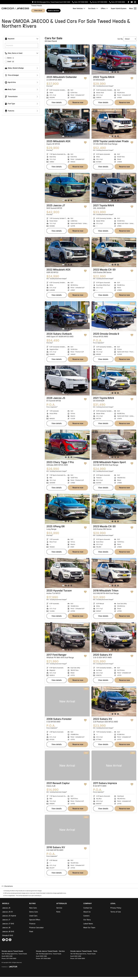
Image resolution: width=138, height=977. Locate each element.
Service (59, 908)
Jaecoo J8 (6, 928)
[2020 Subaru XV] (114, 637)
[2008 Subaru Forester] (67, 701)
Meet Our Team (89, 928)
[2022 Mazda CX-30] (114, 252)
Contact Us (87, 908)
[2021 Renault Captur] (67, 766)
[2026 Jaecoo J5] (67, 380)
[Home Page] (15, 8)
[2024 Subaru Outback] (67, 316)
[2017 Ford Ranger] (67, 637)
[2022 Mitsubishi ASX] (67, 252)
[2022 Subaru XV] (114, 701)
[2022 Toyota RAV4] (114, 59)
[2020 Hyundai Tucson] (67, 573)
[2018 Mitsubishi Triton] (114, 573)
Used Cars (33, 916)
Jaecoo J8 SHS (8, 931)
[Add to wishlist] (85, 78)
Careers (86, 916)
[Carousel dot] (63, 72)
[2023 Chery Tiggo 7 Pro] (67, 445)
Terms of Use (115, 912)
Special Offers (34, 920)
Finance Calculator (36, 928)
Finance (32, 924)
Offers (103, 8)
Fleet (31, 931)
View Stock (38, 11)
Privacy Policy (115, 908)
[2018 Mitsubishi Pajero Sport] (114, 445)
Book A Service (53, 11)
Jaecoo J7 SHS (8, 924)
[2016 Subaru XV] (67, 830)
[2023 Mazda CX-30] (114, 509)
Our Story (87, 920)
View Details (56, 102)
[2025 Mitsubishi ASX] (67, 124)
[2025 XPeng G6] (67, 509)
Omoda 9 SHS (7, 935)
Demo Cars (33, 912)
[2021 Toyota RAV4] (114, 188)
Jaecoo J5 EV (7, 912)
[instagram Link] (135, 2)
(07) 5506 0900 (11, 958)
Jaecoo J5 (6, 908)
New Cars (33, 908)
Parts (58, 912)
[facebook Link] (128, 2)
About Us (87, 912)
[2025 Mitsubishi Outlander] (67, 59)
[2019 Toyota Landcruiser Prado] (114, 124)
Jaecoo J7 (6, 920)
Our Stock (91, 8)
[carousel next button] (87, 59)
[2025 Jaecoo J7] (67, 188)
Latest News (88, 924)
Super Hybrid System (118, 8)
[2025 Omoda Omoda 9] (114, 316)
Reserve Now (77, 102)
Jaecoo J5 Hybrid (9, 916)
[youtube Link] (131, 2)
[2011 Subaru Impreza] (114, 766)
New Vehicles (78, 8)
